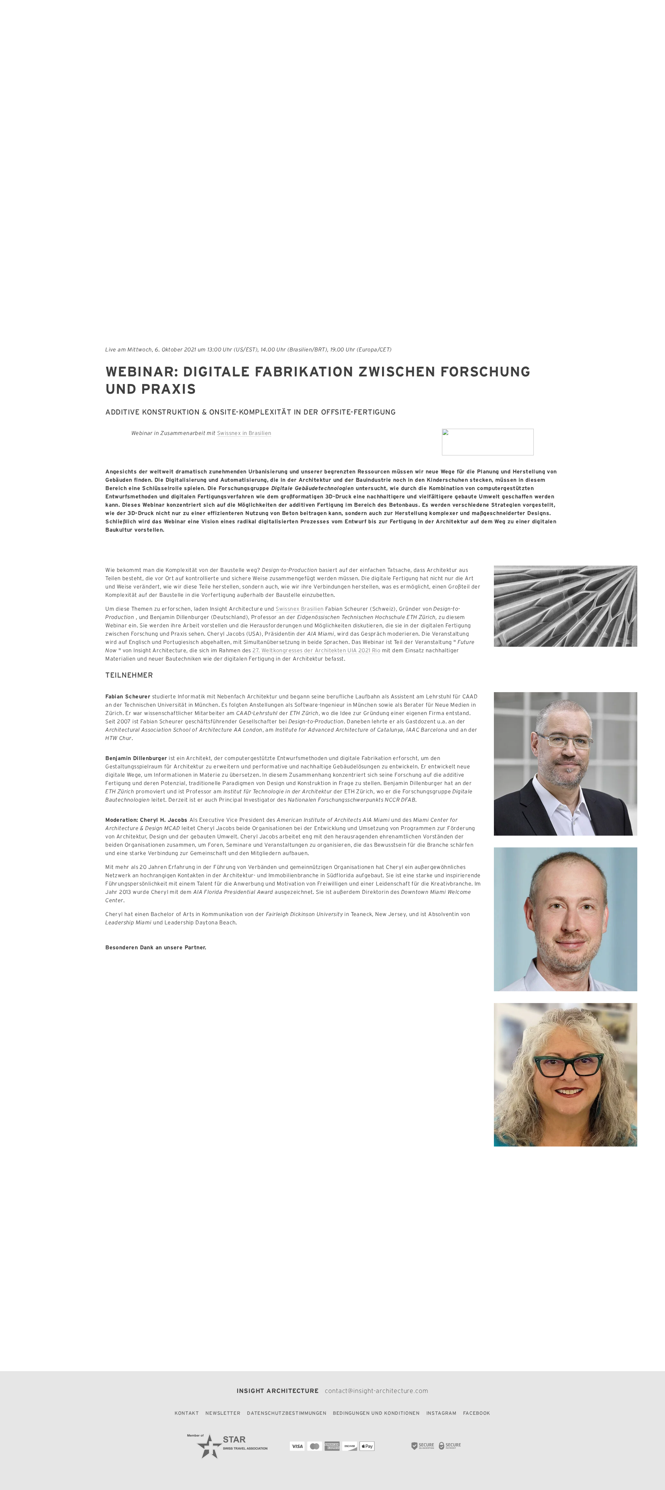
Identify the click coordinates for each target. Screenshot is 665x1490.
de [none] (104, 17)
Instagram (441, 1413)
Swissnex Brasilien (299, 608)
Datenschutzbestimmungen (286, 1413)
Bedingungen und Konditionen (376, 1413)
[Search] (86, 16)
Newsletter (222, 1413)
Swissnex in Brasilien (244, 433)
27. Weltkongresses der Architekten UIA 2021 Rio (316, 650)
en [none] (94, 17)
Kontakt (187, 1413)
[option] (94, 16)
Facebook (477, 1413)
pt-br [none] (116, 17)
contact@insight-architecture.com (376, 1390)
